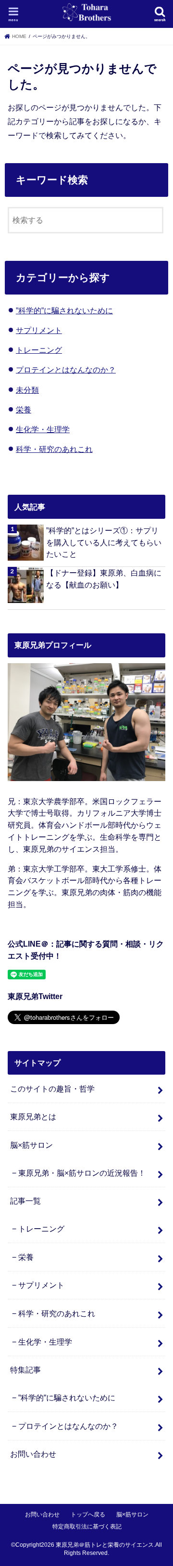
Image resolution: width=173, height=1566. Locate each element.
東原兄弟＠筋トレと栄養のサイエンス (105, 1545)
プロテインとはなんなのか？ (66, 369)
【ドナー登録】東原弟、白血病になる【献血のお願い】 (103, 578)
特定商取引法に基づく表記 (87, 1526)
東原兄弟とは (33, 1116)
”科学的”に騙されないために (64, 310)
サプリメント (39, 330)
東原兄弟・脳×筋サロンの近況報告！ (82, 1172)
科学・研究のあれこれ (54, 449)
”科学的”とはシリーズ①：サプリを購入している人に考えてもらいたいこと (103, 542)
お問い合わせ (33, 1454)
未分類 (27, 389)
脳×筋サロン (31, 1145)
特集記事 (25, 1369)
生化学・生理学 (43, 429)
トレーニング (39, 350)
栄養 (23, 409)
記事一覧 (25, 1200)
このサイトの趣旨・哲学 (52, 1088)
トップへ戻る (88, 1514)
